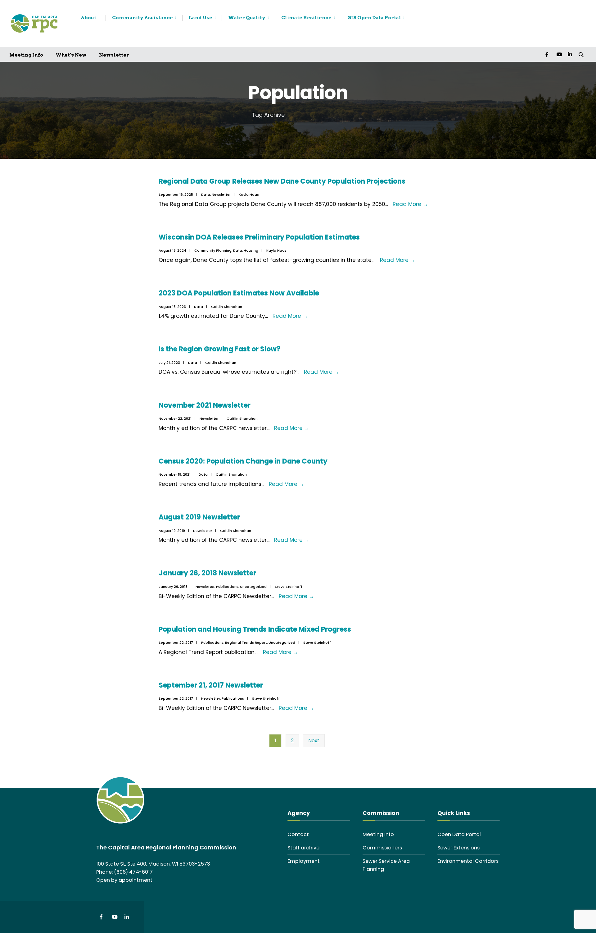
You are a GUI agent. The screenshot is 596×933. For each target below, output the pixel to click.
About (88, 18)
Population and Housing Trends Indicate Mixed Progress (255, 629)
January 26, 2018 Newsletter (207, 573)
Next (313, 740)
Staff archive (303, 847)
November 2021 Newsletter (205, 405)
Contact (298, 834)
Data (205, 194)
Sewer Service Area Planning (386, 865)
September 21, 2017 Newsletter (211, 685)
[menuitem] (93, 18)
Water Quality (246, 18)
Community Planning (213, 250)
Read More (410, 204)
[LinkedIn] (570, 54)
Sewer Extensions (458, 847)
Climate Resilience (306, 18)
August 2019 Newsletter (199, 517)
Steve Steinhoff (288, 586)
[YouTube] (558, 54)
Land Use (200, 18)
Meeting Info (26, 55)
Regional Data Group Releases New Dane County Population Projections (283, 181)
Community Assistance (142, 18)
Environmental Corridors (468, 861)
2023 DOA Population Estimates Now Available (239, 293)
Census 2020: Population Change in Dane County (243, 461)
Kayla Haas (249, 194)
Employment (303, 861)
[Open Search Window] (581, 54)
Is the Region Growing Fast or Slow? (220, 349)
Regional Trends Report (246, 642)
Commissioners (382, 847)
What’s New (71, 55)
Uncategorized (253, 586)
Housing (251, 250)
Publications (227, 586)
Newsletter (114, 55)
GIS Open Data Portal (374, 18)
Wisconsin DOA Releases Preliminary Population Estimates (259, 237)
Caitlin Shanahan (226, 306)
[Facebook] (547, 54)
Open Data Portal (459, 834)
